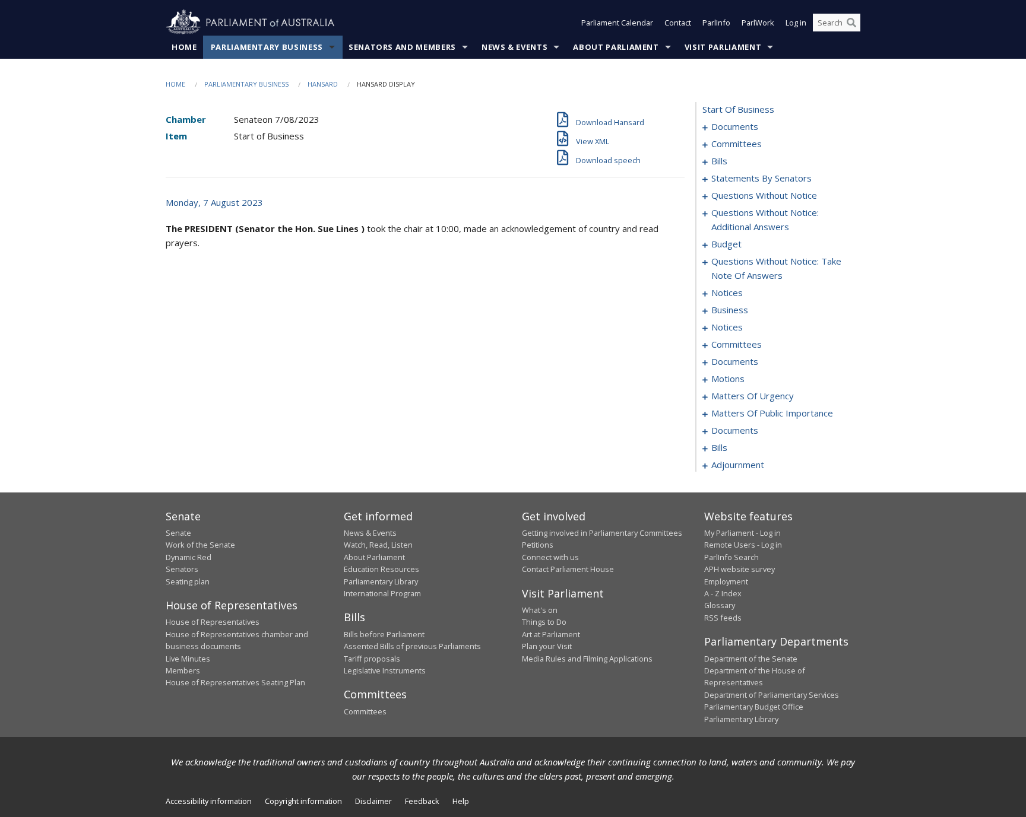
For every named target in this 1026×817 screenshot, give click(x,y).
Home (184, 47)
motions (728, 378)
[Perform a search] (851, 22)
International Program (382, 593)
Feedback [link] (422, 801)
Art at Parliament (551, 634)
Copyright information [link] (303, 801)
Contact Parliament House (568, 569)
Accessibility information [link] (209, 801)
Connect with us (550, 557)
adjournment (737, 465)
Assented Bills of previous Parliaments (412, 646)
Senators (182, 569)
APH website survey (739, 569)
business (729, 310)
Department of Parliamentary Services (771, 694)
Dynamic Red (188, 557)
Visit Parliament (723, 47)
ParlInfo (716, 22)
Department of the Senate (750, 658)
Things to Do (544, 621)
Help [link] (460, 801)
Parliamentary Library (381, 581)
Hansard (323, 84)
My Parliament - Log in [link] (742, 532)
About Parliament (615, 47)
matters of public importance (772, 413)
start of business (738, 109)
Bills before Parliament (384, 634)
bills (719, 161)
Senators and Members (402, 47)
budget (726, 244)
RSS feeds (723, 617)
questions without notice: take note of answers (776, 268)
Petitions (537, 544)
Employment (726, 581)
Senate (178, 532)
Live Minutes (188, 658)
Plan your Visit (547, 646)
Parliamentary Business (267, 47)
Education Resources (381, 569)
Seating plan (188, 581)
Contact (677, 22)
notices (727, 292)
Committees (365, 711)
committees (736, 144)
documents (734, 126)
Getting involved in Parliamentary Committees (602, 532)
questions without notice (764, 195)
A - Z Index (723, 593)
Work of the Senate (200, 544)
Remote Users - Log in (743, 544)
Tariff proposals (372, 658)
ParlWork (758, 22)
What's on (540, 610)
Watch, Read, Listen (378, 544)
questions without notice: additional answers (765, 219)
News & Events (514, 47)
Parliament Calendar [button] (617, 22)
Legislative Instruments (385, 670)
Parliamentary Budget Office (753, 706)
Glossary (719, 605)
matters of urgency (752, 396)
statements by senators (761, 178)
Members (183, 670)
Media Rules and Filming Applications (587, 658)
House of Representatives (212, 621)
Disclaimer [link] (373, 801)
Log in (796, 22)
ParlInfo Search (731, 557)
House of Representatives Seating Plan (235, 682)
